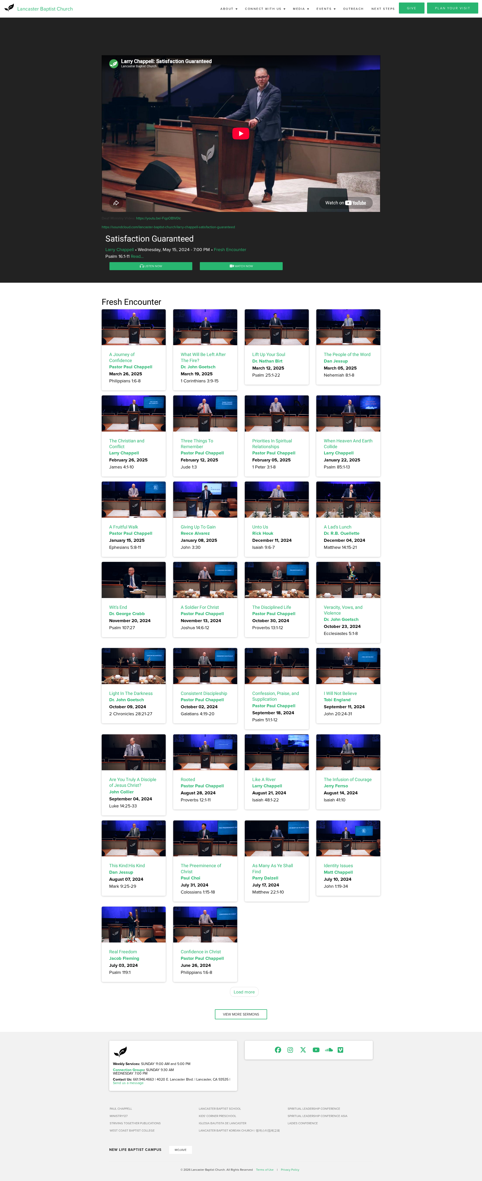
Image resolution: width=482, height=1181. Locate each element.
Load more (244, 992)
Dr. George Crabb (127, 613)
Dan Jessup (336, 361)
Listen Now (153, 266)
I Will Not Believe (340, 693)
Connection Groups (128, 1069)
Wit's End (118, 607)
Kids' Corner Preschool (217, 1116)
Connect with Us (264, 9)
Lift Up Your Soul (268, 354)
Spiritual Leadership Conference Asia (317, 1116)
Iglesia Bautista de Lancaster (222, 1123)
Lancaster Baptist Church (45, 8)
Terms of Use (265, 1169)
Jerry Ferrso (336, 786)
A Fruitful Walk (123, 526)
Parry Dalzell (265, 878)
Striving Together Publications (135, 1123)
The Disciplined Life (271, 607)
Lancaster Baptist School (220, 1108)
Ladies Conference (303, 1123)
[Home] (8, 7)
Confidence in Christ (201, 951)
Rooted (188, 779)
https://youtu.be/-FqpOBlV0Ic (158, 218)
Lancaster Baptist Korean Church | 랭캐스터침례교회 (239, 1130)
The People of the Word (347, 354)
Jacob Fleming (124, 958)
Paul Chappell (121, 1108)
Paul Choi (190, 878)
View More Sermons (241, 1014)
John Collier (121, 792)
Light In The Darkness (131, 693)
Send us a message (128, 1082)
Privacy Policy (290, 1169)
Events (325, 9)
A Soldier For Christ (200, 607)
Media (300, 9)
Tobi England (337, 699)
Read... (137, 256)
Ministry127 (119, 1116)
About (227, 9)
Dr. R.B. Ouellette (341, 533)
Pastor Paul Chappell (130, 367)
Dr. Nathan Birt (267, 361)
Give (411, 8)
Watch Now (243, 266)
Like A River (264, 779)
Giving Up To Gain (198, 526)
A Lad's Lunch (337, 526)
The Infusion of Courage (348, 779)
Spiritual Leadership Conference (314, 1108)
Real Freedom (123, 951)
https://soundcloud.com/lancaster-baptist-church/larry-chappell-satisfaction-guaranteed (168, 226)
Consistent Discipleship (204, 693)
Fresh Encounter (230, 249)
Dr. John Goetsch (198, 367)
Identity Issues (338, 865)
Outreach (353, 9)
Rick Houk (262, 533)
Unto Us (260, 526)
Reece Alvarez (195, 533)
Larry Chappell (119, 249)
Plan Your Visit (452, 8)
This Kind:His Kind (127, 865)
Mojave (181, 1150)
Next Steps (383, 9)
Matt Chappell (338, 872)
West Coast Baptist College (132, 1130)
